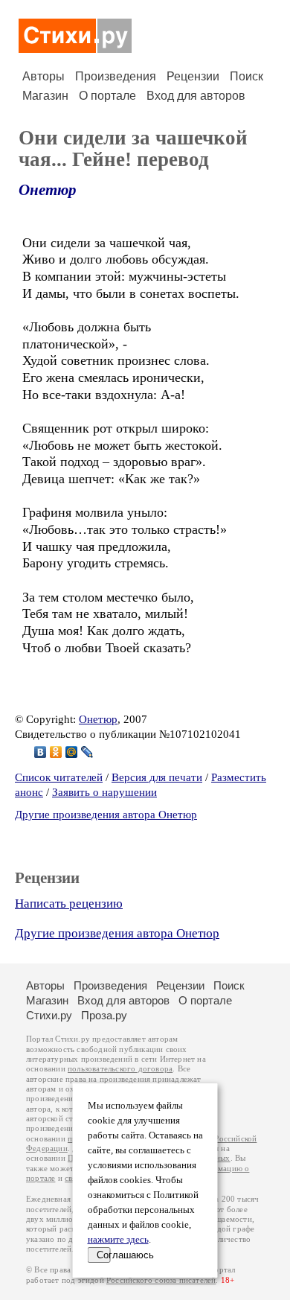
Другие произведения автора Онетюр (106, 815)
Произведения (115, 76)
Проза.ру (104, 1015)
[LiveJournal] (87, 752)
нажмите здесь (118, 1239)
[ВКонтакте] (40, 752)
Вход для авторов (195, 95)
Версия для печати (157, 777)
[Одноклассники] (56, 752)
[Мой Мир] (72, 752)
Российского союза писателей (161, 1280)
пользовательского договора (120, 1069)
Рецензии (193, 76)
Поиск (246, 76)
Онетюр (48, 190)
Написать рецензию (69, 903)
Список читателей (59, 777)
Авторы (43, 76)
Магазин (45, 95)
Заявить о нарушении (104, 792)
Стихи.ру (49, 1015)
